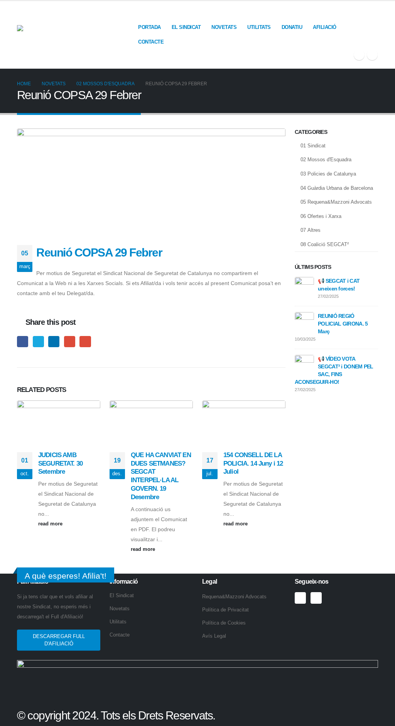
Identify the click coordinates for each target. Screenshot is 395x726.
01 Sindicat (313, 146)
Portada (149, 27)
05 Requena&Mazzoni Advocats (336, 202)
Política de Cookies (224, 623)
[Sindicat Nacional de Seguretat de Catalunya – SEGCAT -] (75, 34)
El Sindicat (186, 27)
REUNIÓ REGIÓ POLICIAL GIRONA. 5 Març (343, 323)
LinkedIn (53, 341)
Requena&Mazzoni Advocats (234, 596)
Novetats (223, 27)
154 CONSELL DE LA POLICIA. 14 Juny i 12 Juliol (253, 463)
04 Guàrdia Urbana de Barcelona (336, 188)
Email (85, 341)
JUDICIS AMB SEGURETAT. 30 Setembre (60, 463)
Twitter (38, 341)
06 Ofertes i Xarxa (320, 216)
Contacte (151, 42)
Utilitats (259, 27)
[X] (359, 54)
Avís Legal (214, 636)
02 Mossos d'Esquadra (325, 159)
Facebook (22, 341)
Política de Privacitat (225, 610)
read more (51, 524)
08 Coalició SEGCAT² (324, 244)
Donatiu (292, 27)
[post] (304, 286)
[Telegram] (372, 54)
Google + (69, 341)
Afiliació (324, 27)
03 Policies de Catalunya (328, 174)
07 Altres (310, 230)
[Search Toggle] (374, 12)
